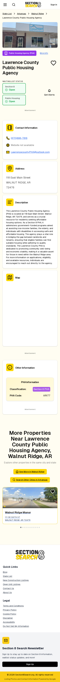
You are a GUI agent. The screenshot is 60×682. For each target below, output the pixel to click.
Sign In (54, 4)
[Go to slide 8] (35, 527)
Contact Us (8, 588)
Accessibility (9, 622)
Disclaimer (8, 618)
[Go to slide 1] (20, 527)
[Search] (14, 4)
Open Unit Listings (11, 584)
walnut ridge (37, 14)
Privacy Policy (10, 610)
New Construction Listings (16, 580)
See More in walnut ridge (31, 472)
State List (7, 14)
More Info (44, 53)
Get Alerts (49, 95)
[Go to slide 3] (24, 527)
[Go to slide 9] (37, 527)
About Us (7, 592)
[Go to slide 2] (22, 527)
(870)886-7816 (19, 138)
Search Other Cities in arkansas (31, 480)
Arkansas (21, 14)
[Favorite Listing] (53, 63)
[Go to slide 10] (39, 527)
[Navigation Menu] (5, 4)
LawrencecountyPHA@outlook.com (30, 152)
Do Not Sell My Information (16, 626)
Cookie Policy (9, 614)
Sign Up (30, 664)
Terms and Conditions (13, 606)
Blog (5, 572)
